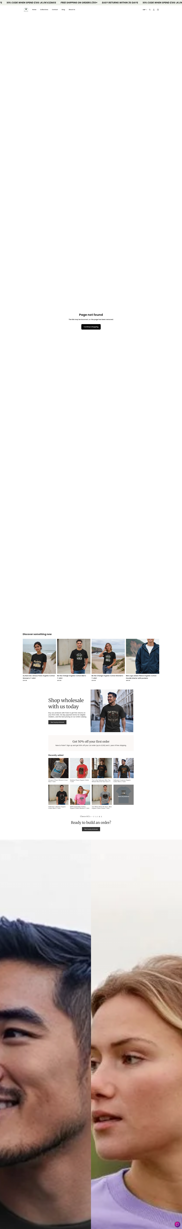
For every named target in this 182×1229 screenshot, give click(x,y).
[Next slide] (53, 656)
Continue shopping (91, 327)
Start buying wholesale (57, 722)
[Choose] (53, 671)
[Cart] (158, 10)
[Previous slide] (25, 656)
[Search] (150, 10)
